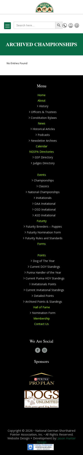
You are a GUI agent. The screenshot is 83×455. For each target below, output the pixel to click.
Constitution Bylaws (44, 118)
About (42, 100)
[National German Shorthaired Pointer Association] (44, 7)
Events (41, 175)
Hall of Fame (41, 307)
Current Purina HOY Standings (45, 278)
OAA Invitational (44, 204)
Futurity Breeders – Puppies (44, 226)
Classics (44, 186)
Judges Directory (44, 163)
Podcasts (44, 135)
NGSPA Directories (41, 152)
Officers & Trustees (44, 112)
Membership (41, 318)
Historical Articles (44, 129)
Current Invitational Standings (45, 290)
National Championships (44, 192)
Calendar (41, 146)
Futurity (42, 221)
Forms (41, 244)
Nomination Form (43, 313)
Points (41, 255)
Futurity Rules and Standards (43, 238)
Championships (44, 180)
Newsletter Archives (44, 141)
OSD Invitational (45, 209)
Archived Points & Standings (43, 301)
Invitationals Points (43, 284)
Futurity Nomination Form (44, 232)
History (43, 106)
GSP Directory (44, 157)
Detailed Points (44, 296)
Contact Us (41, 324)
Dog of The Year (44, 261)
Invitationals (44, 198)
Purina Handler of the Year (44, 272)
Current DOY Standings (45, 267)
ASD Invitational (45, 215)
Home (41, 95)
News (41, 123)
